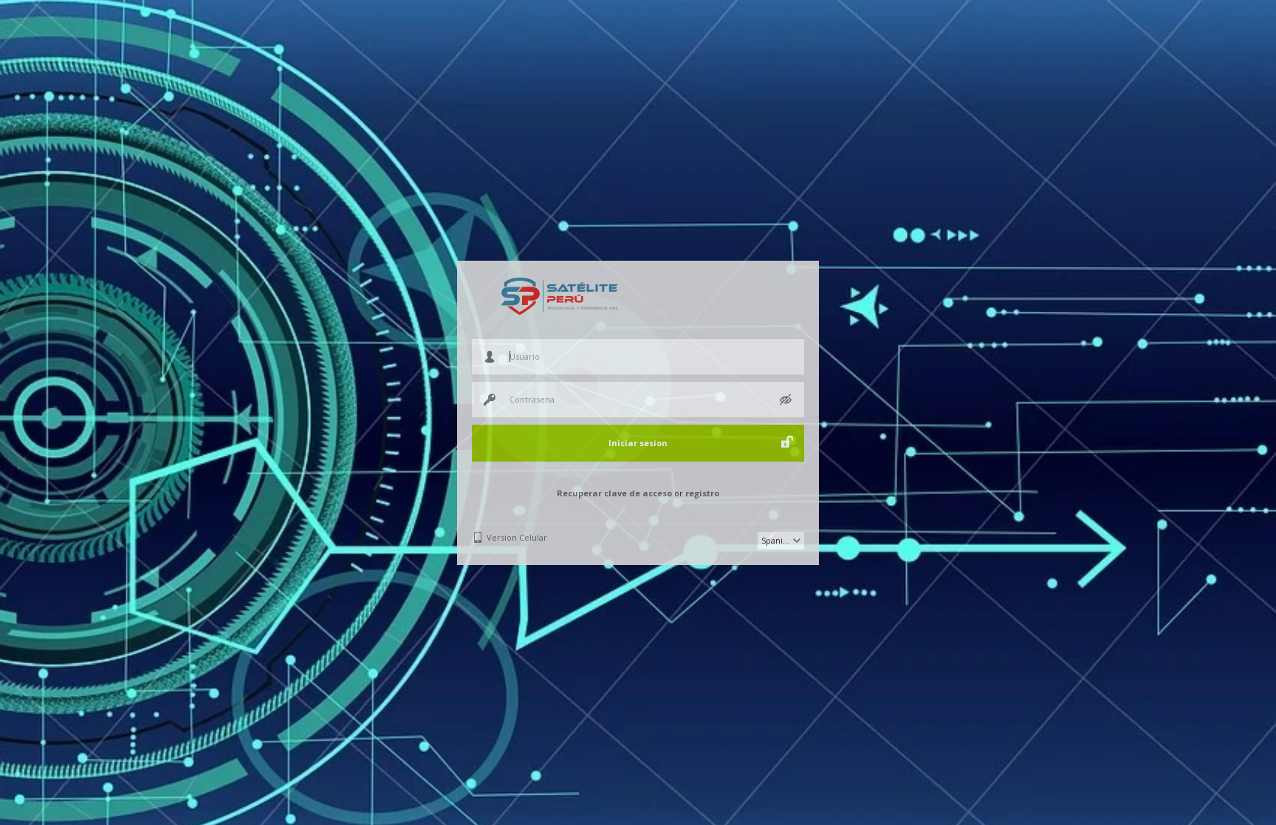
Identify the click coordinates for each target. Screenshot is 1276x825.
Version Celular (517, 537)
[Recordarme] (787, 442)
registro (702, 493)
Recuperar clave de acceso (614, 493)
